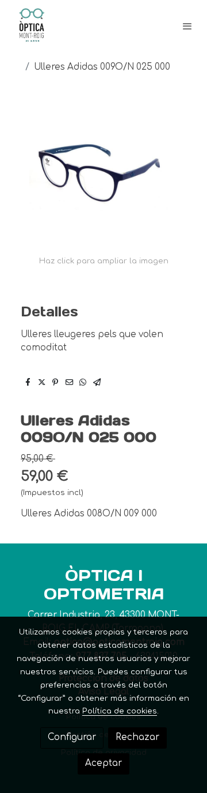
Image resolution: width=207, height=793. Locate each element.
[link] (32, 26)
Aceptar (103, 763)
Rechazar (137, 737)
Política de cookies (119, 711)
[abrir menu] (187, 26)
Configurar (72, 737)
